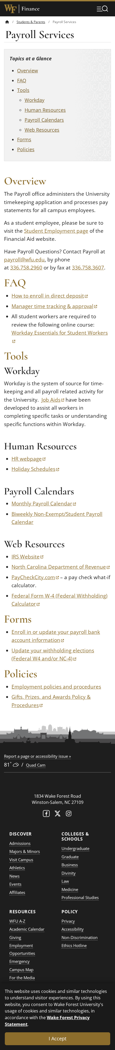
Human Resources (45, 110)
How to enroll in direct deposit (49, 295)
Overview (27, 70)
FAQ (21, 80)
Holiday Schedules (35, 468)
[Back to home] (7, 22)
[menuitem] (11, 21)
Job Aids (52, 399)
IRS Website (27, 556)
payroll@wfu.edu (24, 259)
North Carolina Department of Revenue (60, 566)
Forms (24, 139)
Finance (30, 8)
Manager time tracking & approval (54, 306)
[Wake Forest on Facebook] (46, 814)
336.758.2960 (26, 267)
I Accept (57, 1038)
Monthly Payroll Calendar (43, 503)
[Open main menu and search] (102, 8)
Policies (25, 149)
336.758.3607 (88, 267)
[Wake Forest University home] (10, 9)
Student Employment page (56, 230)
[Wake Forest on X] (57, 814)
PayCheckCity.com (35, 577)
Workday (34, 100)
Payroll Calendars (44, 120)
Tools (23, 90)
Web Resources (42, 130)
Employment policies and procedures (56, 686)
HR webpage (28, 458)
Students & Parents (31, 22)
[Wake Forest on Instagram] (68, 814)
